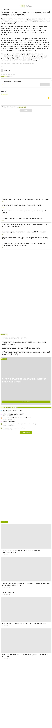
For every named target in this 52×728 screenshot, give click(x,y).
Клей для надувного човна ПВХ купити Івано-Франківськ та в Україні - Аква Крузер (25, 655)
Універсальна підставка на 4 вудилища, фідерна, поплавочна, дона (24, 623)
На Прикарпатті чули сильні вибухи (14, 338)
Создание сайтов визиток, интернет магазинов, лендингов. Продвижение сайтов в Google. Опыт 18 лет (26, 584)
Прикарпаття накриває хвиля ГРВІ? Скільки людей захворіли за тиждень (25, 199)
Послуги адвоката (8, 592)
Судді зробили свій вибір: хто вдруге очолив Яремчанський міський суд (25, 238)
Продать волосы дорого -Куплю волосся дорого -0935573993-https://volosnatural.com (22, 551)
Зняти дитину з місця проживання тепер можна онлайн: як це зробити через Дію (24, 343)
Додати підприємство (26, 432)
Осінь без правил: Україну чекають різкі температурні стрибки (22, 205)
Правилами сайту (22, 106)
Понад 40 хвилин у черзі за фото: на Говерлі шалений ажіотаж (22, 218)
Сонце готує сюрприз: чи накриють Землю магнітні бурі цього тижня (24, 232)
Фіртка (2, 66)
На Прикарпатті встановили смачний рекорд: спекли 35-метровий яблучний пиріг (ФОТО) (26, 353)
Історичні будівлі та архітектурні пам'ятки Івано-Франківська (24, 380)
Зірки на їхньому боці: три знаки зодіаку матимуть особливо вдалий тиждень (24, 212)
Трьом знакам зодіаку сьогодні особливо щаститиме (21, 348)
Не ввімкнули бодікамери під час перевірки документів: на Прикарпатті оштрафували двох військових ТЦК (25, 225)
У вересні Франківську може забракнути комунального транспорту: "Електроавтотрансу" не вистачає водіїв (23, 244)
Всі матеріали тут (26, 401)
